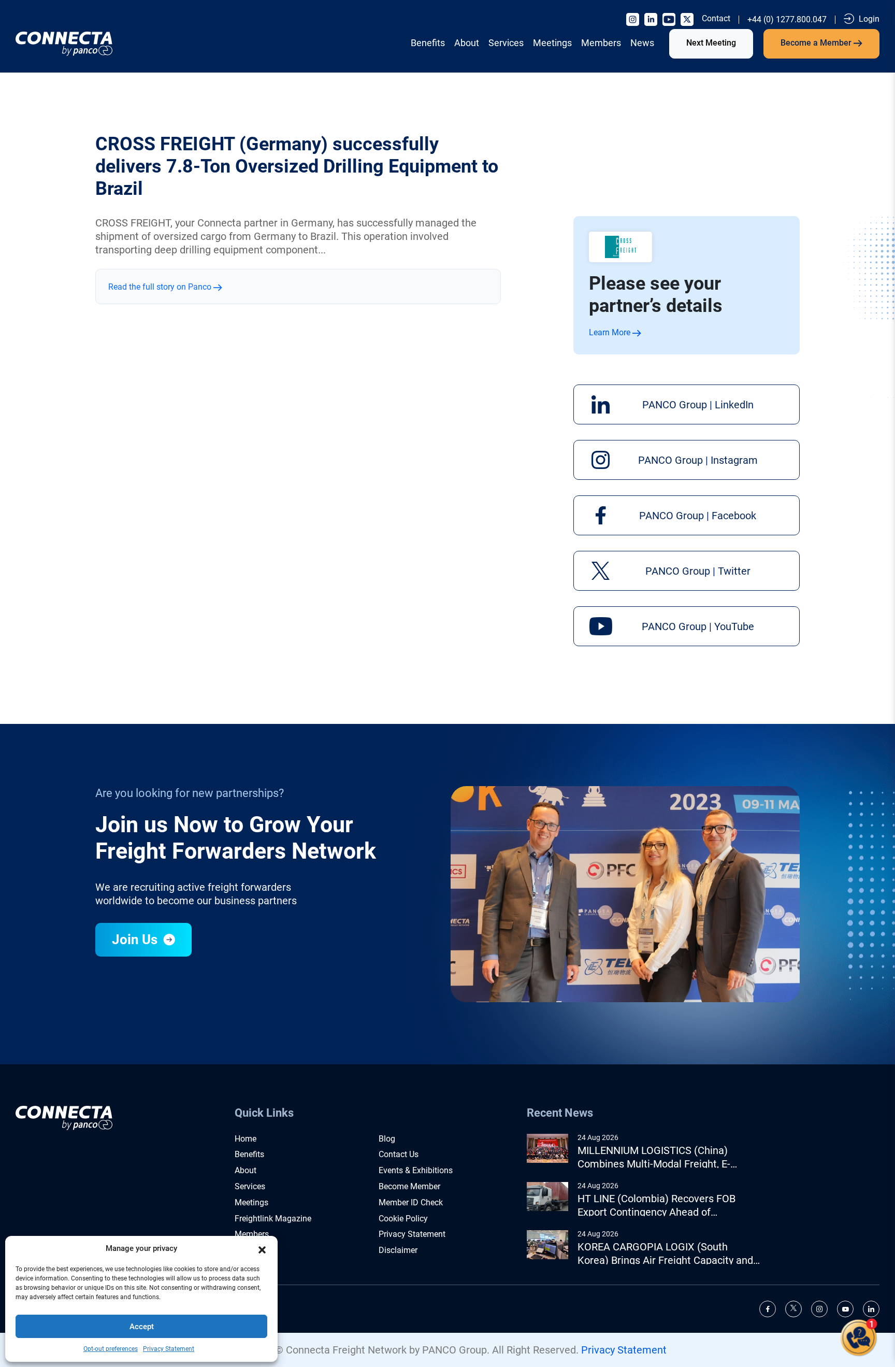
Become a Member (817, 43)
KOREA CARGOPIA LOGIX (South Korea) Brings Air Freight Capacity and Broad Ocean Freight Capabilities (665, 1254)
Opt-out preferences (110, 1348)
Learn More (610, 332)
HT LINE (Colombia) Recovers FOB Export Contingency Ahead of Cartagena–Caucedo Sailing (656, 1205)
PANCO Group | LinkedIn (698, 404)
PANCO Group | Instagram (698, 460)
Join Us (136, 939)
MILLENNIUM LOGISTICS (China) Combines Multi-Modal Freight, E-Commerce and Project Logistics (654, 1157)
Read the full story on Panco (160, 287)
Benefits (428, 42)
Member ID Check (411, 1202)
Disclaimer (398, 1250)
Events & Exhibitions (416, 1170)
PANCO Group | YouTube (698, 626)
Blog (387, 1139)
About (466, 42)
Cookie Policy (403, 1218)
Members (601, 42)
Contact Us (398, 1154)
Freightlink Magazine (273, 1218)
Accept (141, 1326)
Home (245, 1139)
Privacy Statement (168, 1348)
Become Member (409, 1186)
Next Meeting (711, 43)
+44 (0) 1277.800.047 (787, 20)
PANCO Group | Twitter (697, 571)
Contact (716, 19)
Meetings (552, 42)
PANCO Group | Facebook (697, 515)
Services (506, 42)
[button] (262, 1249)
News (642, 42)
